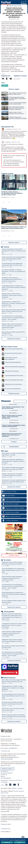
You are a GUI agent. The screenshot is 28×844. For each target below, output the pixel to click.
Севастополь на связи (10, 491)
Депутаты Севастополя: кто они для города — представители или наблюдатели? (12, 417)
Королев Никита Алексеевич (13, 384)
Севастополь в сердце (12, 504)
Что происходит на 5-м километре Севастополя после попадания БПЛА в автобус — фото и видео (13, 317)
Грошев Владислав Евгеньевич (14, 375)
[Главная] (6, 2)
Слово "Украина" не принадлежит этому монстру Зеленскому (13, 407)
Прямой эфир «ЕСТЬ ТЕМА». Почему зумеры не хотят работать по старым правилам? (13, 687)
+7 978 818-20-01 (5, 828)
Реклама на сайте (6, 736)
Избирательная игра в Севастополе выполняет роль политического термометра (12, 435)
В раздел (14, 441)
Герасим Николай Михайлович (14, 349)
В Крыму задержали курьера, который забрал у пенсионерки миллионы (17, 98)
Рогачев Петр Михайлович (13, 388)
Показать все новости (14, 338)
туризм (23, 223)
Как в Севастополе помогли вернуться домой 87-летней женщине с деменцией (16, 108)
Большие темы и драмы (12, 512)
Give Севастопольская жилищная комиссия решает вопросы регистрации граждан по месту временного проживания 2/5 (15, 77)
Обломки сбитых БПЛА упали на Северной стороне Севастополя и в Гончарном (12, 295)
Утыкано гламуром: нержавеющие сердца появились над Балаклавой (13, 426)
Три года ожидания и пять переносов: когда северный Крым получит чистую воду (13, 570)
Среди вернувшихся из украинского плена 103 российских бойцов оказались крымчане (14, 287)
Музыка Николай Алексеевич (13, 353)
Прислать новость (14, 242)
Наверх (23, 837)
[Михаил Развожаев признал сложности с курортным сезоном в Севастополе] (14, 210)
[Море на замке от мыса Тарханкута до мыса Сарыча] (4, 112)
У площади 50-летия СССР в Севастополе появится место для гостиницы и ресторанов (14, 625)
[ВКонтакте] (3, 78)
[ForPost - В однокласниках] (18, 785)
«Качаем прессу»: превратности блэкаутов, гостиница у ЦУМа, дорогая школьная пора (13, 303)
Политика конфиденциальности (17, 840)
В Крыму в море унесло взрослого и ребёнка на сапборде (18, 117)
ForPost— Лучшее (17, 788)
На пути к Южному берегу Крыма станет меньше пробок (17, 103)
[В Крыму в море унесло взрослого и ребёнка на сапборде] (4, 116)
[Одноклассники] (6, 78)
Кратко (3, 776)
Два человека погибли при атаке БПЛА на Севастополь (17, 93)
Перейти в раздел (14, 393)
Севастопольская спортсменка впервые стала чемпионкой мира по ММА (13, 258)
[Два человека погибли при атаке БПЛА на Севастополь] (4, 92)
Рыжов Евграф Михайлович (13, 362)
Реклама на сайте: (6, 824)
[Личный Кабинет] (22, 1)
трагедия (22, 188)
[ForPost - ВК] (10, 785)
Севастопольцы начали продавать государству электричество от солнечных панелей (12, 578)
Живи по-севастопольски (12, 516)
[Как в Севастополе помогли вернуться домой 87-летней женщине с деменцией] (4, 107)
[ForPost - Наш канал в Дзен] (21, 785)
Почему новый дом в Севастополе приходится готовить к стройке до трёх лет (14, 250)
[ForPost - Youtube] (14, 785)
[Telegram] (10, 78)
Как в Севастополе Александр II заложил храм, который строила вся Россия (14, 310)
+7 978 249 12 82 (5, 751)
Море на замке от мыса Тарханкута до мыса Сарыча (16, 113)
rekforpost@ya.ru (5, 831)
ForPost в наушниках (12, 520)
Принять (19, 842)
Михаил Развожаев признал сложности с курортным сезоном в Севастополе (14, 227)
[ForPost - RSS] (6, 785)
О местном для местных (12, 500)
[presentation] (3, 202)
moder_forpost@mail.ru (11, 748)
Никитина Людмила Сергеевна (14, 380)
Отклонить (7, 842)
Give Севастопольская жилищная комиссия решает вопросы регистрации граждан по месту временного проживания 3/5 (17, 77)
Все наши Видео (10, 495)
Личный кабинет (14, 446)
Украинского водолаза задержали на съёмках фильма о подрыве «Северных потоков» (13, 461)
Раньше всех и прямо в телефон (14, 508)
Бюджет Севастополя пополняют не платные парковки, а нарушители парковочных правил (12, 325)
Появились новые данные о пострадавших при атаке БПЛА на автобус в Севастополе (11, 193)
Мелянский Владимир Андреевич (15, 366)
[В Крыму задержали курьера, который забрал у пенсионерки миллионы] (4, 97)
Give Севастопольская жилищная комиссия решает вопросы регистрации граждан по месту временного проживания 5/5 (19, 77)
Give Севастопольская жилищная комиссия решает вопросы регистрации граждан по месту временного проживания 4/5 (18, 77)
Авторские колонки (6, 773)
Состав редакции (6, 778)
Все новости (4, 771)
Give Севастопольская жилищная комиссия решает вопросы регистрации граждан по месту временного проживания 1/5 (14, 77)
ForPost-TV (4, 774)
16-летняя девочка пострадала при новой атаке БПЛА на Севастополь (12, 264)
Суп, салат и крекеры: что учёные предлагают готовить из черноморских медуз (13, 271)
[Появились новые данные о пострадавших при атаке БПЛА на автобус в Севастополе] (14, 175)
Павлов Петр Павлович (12, 371)
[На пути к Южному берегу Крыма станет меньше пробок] (4, 102)
